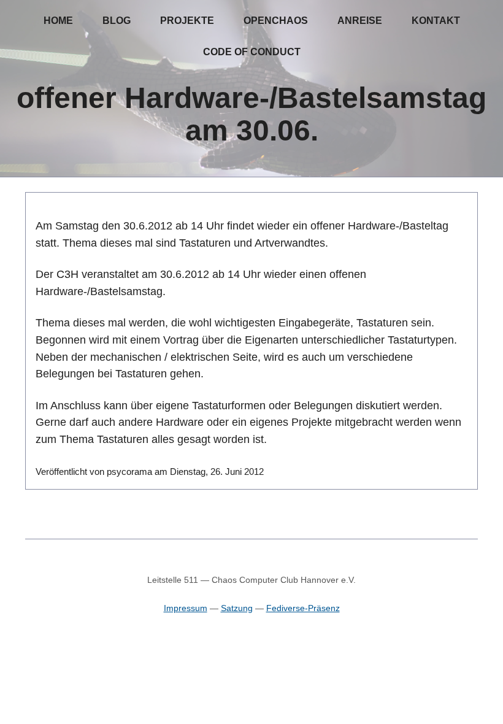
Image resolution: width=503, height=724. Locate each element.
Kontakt (436, 20)
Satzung (237, 608)
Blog (116, 20)
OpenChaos (276, 20)
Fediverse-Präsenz (303, 608)
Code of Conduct (252, 52)
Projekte (187, 20)
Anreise (359, 20)
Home (58, 20)
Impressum (185, 608)
